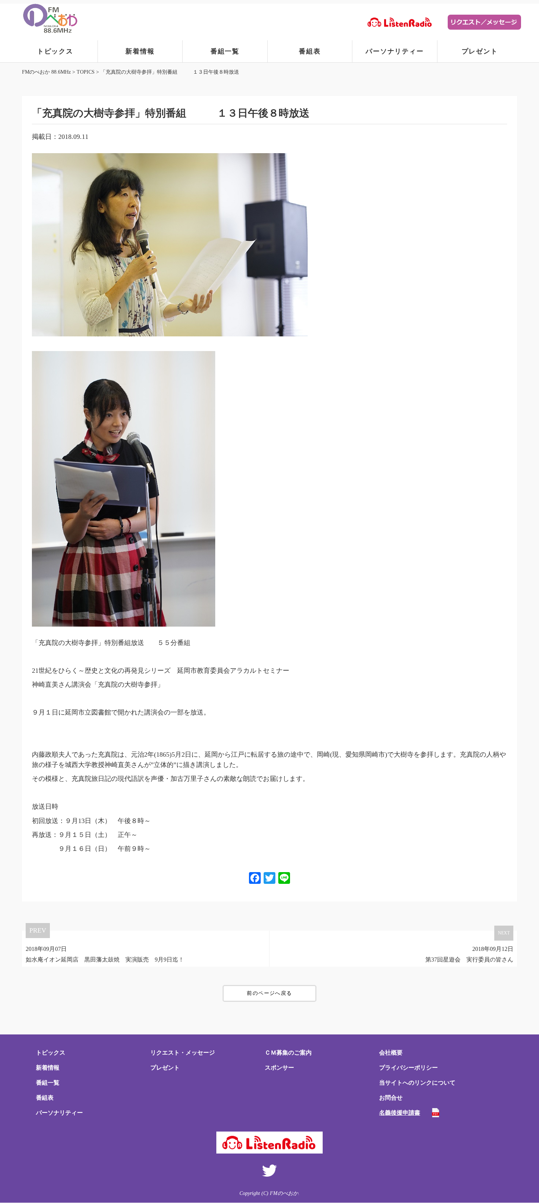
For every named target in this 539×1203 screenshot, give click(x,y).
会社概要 (391, 1052)
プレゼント (480, 51)
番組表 (309, 51)
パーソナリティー (394, 51)
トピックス (55, 51)
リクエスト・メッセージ (182, 1052)
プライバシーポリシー (408, 1067)
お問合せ (391, 1098)
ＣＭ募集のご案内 (288, 1052)
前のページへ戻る (269, 993)
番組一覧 (224, 51)
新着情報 (139, 51)
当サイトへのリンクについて (417, 1083)
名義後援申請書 (399, 1113)
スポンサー (279, 1067)
